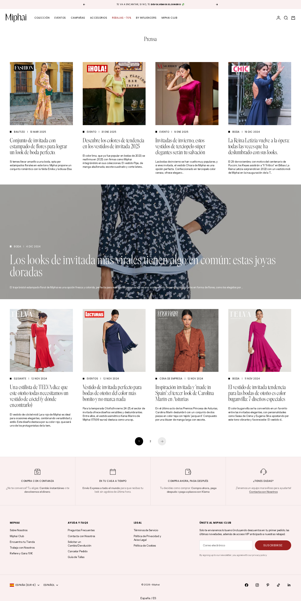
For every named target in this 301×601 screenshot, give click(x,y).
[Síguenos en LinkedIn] (289, 585)
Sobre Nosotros (18, 530)
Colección (42, 17)
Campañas (78, 17)
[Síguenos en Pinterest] (268, 585)
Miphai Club (169, 17)
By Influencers (146, 17)
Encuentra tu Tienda (22, 541)
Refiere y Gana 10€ (21, 553)
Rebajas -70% (121, 17)
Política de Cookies (145, 545)
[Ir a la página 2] (162, 441)
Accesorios (98, 17)
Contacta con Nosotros (81, 536)
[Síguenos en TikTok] (278, 585)
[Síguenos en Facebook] (246, 585)
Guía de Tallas (76, 557)
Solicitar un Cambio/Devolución (79, 543)
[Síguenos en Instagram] (257, 585)
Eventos (60, 17)
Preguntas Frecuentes (81, 530)
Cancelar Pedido (77, 551)
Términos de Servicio (146, 530)
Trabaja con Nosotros (22, 547)
